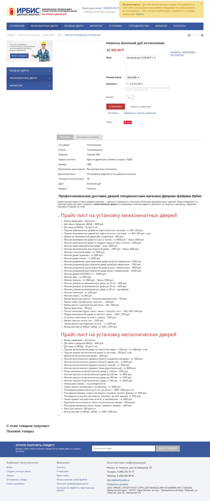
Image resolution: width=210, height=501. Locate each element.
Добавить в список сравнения (140, 113)
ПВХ (59, 35)
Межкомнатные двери (44, 26)
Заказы (10, 475)
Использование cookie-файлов (72, 479)
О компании (17, 26)
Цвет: (109, 57)
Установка (115, 26)
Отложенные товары (17, 479)
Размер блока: (114, 77)
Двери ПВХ (48, 35)
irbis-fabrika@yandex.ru (118, 480)
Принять (140, 14)
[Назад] (189, 35)
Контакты (180, 26)
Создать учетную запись (19, 471)
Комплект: (111, 84)
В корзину (115, 106)
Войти (9, 467)
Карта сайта (63, 475)
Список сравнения (16, 484)
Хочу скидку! (167, 448)
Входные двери (73, 26)
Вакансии (161, 26)
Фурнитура (96, 26)
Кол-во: (110, 97)
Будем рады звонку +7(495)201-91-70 (100, 8)
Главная (11, 35)
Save (129, 122)
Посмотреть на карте (117, 484)
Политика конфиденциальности (72, 484)
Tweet (109, 122)
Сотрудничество (139, 26)
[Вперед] (202, 35)
